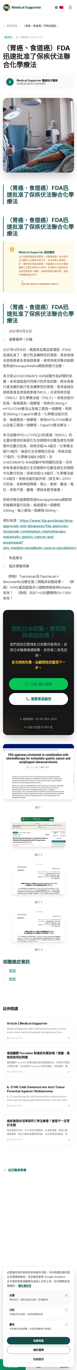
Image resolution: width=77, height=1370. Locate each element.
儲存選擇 (38, 1349)
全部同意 (38, 1340)
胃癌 (12, 971)
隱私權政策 (24, 1285)
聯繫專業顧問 (41, 699)
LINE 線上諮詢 (41, 684)
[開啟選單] (70, 7)
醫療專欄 (12, 25)
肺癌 (12, 979)
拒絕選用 (38, 1359)
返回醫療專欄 (17, 1170)
